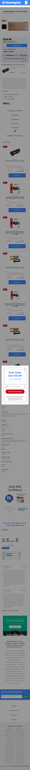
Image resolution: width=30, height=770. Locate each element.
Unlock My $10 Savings (15, 391)
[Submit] (24, 2)
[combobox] (26, 2)
